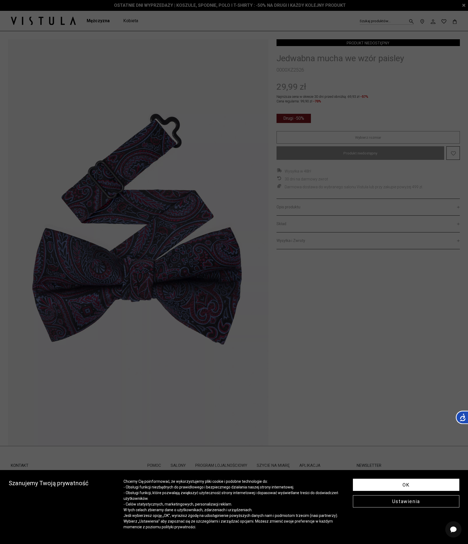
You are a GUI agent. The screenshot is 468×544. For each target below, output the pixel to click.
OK (406, 485)
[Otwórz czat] (453, 529)
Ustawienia (406, 501)
